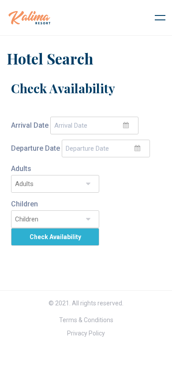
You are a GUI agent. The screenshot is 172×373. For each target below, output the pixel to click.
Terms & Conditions (86, 320)
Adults (21, 168)
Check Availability (55, 236)
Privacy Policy (86, 333)
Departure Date (35, 148)
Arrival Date (30, 125)
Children (24, 204)
